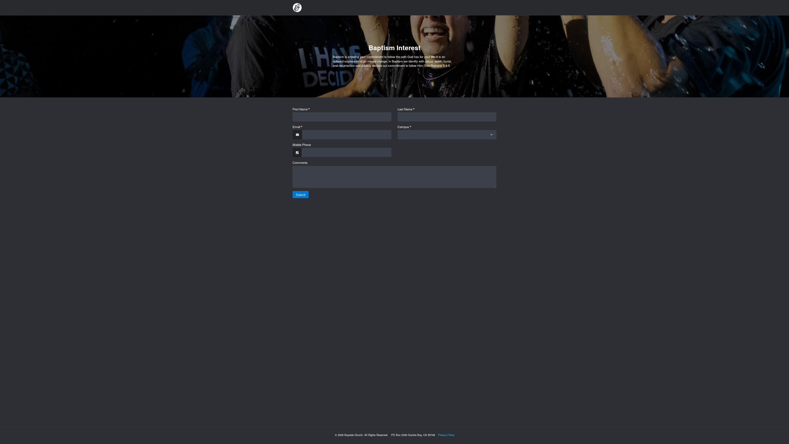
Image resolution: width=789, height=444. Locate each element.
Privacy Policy (446, 435)
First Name (300, 109)
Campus (403, 127)
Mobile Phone (302, 144)
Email (296, 127)
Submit (300, 194)
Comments (300, 162)
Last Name (405, 109)
